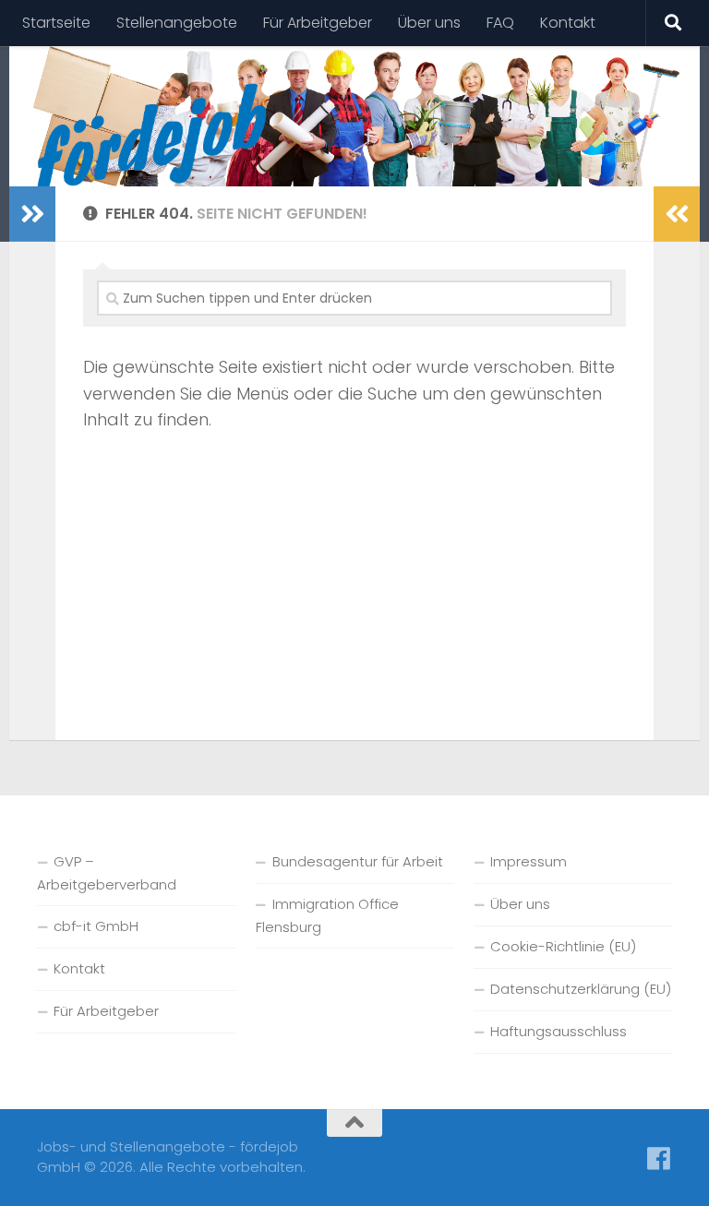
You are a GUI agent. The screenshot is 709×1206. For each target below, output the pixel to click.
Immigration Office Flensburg (327, 915)
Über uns (429, 22)
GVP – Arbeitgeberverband (106, 873)
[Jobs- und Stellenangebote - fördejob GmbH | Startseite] (152, 138)
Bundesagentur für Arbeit (357, 861)
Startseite (56, 22)
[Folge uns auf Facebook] (659, 1159)
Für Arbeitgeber (317, 22)
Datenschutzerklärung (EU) (580, 988)
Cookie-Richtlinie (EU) (563, 946)
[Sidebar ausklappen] (32, 214)
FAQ (500, 22)
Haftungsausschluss (558, 1031)
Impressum (528, 861)
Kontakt (567, 22)
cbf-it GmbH (96, 926)
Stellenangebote (176, 22)
